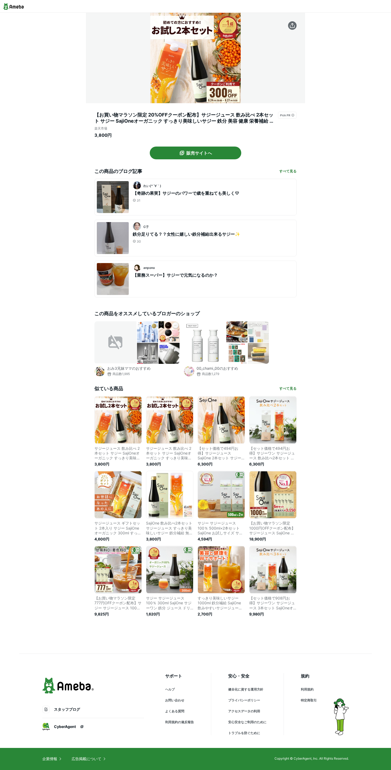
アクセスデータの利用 (244, 711)
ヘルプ (170, 689)
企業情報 (49, 758)
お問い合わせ (174, 700)
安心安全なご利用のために (247, 722)
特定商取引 (309, 700)
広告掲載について (86, 758)
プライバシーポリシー (244, 700)
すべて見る (288, 171)
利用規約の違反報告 (179, 722)
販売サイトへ (199, 153)
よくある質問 (174, 711)
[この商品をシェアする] (292, 25)
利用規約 (307, 689)
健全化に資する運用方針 (245, 689)
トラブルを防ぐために (244, 733)
